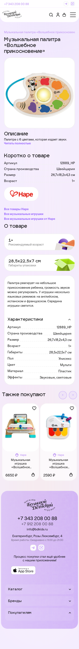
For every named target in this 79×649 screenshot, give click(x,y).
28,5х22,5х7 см (60, 352)
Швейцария (62, 333)
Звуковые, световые (56, 377)
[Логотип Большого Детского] (12, 14)
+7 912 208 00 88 (37, 523)
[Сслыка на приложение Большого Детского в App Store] (23, 570)
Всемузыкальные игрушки (23, 214)
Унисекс (65, 358)
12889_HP (64, 327)
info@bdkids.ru (37, 529)
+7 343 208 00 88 (16, 4)
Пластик (65, 371)
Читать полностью (17, 143)
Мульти (66, 365)
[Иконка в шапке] (64, 15)
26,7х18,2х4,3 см (60, 340)
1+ (70, 346)
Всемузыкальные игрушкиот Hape (29, 219)
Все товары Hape (16, 209)
